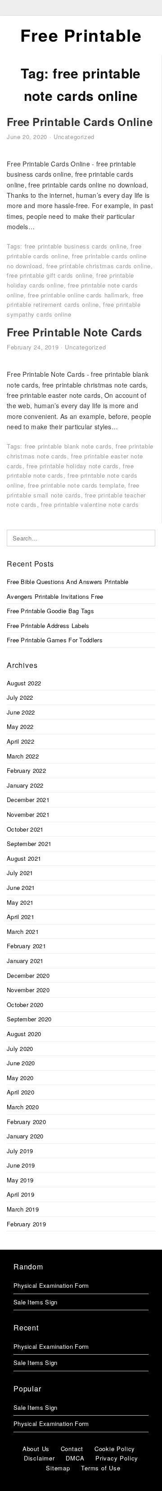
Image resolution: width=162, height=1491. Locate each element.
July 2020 (20, 1048)
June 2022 (21, 712)
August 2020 (24, 1033)
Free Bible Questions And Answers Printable (68, 581)
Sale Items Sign (36, 1302)
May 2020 (20, 1077)
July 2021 (20, 872)
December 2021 (28, 799)
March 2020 (23, 1107)
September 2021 (29, 843)
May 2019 (20, 1180)
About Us (36, 1448)
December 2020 (28, 975)
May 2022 (20, 726)
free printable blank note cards (68, 446)
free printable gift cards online (49, 275)
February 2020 (26, 1121)
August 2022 (24, 683)
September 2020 (29, 1019)
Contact (72, 1448)
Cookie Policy (114, 1448)
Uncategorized (74, 136)
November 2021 (28, 814)
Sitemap (58, 1468)
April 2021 (20, 916)
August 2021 (24, 858)
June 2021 (21, 887)
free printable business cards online (76, 246)
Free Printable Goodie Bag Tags (50, 610)
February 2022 (26, 770)
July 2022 (20, 697)
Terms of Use (101, 1468)
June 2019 (21, 1165)
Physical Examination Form (51, 1285)
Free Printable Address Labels (48, 625)
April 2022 (20, 741)
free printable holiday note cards (73, 466)
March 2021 (23, 931)
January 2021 (25, 960)
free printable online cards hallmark (78, 295)
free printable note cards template (76, 485)
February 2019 (26, 1224)
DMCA (75, 1458)
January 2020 (25, 1136)
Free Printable (81, 35)
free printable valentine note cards (90, 504)
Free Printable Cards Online (80, 121)
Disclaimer (39, 1458)
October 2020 (25, 1004)
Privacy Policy (116, 1458)
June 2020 (21, 1063)
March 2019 (23, 1209)
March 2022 (23, 756)
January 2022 (25, 785)
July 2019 (20, 1151)
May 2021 (20, 902)
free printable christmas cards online (98, 266)
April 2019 (20, 1194)
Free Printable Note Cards (74, 332)
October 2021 (25, 829)
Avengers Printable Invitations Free (55, 596)
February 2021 (26, 946)
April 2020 (20, 1092)
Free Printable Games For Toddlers (55, 640)
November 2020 (28, 989)
